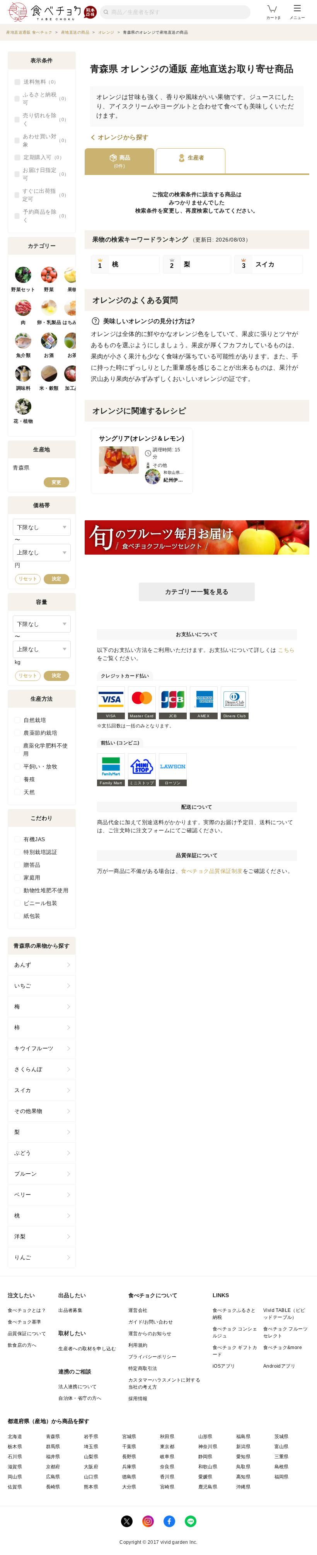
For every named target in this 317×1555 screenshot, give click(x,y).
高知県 (243, 1477)
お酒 (49, 355)
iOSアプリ (224, 1366)
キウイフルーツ (34, 1048)
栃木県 (15, 1446)
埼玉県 (91, 1446)
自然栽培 (35, 720)
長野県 (129, 1456)
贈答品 (32, 865)
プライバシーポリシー (152, 1357)
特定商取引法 (142, 1368)
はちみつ (72, 322)
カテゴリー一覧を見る (197, 591)
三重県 (281, 1456)
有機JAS (34, 839)
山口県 (91, 1477)
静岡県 (205, 1456)
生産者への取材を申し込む (87, 1348)
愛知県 (243, 1456)
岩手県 (91, 1436)
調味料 (23, 388)
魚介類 (23, 355)
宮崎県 (167, 1487)
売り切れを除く (43, 119)
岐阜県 (167, 1456)
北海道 (15, 1436)
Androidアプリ (279, 1366)
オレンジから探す (123, 137)
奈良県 (167, 1466)
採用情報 (138, 1398)
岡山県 (15, 1477)
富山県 (281, 1446)
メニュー (297, 17)
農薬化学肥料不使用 (45, 749)
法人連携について (77, 1386)
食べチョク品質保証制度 (212, 871)
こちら (286, 650)
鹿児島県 (208, 1487)
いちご (22, 985)
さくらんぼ (28, 1069)
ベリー (22, 1195)
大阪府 (91, 1466)
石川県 (15, 1456)
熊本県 (91, 1487)
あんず (22, 965)
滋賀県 (15, 1466)
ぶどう (22, 1153)
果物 (72, 289)
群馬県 (53, 1446)
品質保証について (27, 1333)
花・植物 (23, 421)
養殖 (29, 779)
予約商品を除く (43, 216)
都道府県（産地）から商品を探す (49, 1421)
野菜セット (23, 289)
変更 (56, 482)
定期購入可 (42, 157)
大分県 (129, 1487)
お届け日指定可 (43, 174)
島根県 (281, 1466)
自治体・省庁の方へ (80, 1398)
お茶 (72, 355)
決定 (56, 578)
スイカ (22, 1090)
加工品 (72, 388)
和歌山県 (208, 1466)
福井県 (53, 1456)
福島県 (243, 1436)
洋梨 (20, 1236)
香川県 (167, 1477)
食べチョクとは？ (27, 1310)
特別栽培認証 (40, 852)
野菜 (49, 289)
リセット (28, 578)
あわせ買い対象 (43, 140)
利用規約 (138, 1345)
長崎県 (53, 1487)
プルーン (25, 1174)
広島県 (53, 1477)
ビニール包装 (40, 903)
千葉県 (129, 1446)
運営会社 (138, 1310)
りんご (22, 1257)
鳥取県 (243, 1466)
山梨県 (91, 1456)
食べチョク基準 (24, 1322)
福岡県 (281, 1477)
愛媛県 (205, 1477)
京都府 (53, 1466)
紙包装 (32, 916)
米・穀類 (49, 388)
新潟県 (243, 1446)
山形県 (205, 1436)
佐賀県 (15, 1487)
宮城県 (129, 1436)
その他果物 (28, 1111)
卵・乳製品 (49, 322)
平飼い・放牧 (40, 766)
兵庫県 (129, 1466)
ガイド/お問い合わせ (150, 1322)
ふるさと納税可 (43, 98)
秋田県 (167, 1436)
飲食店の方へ (22, 1345)
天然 (29, 792)
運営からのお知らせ (150, 1333)
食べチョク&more (282, 1347)
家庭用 (32, 877)
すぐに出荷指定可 (43, 195)
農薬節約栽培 (40, 733)
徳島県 (129, 1477)
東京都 (167, 1446)
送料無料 (39, 82)
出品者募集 (70, 1310)
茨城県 (281, 1436)
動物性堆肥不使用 (46, 890)
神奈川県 (208, 1446)
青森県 (53, 1436)
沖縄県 (243, 1487)
